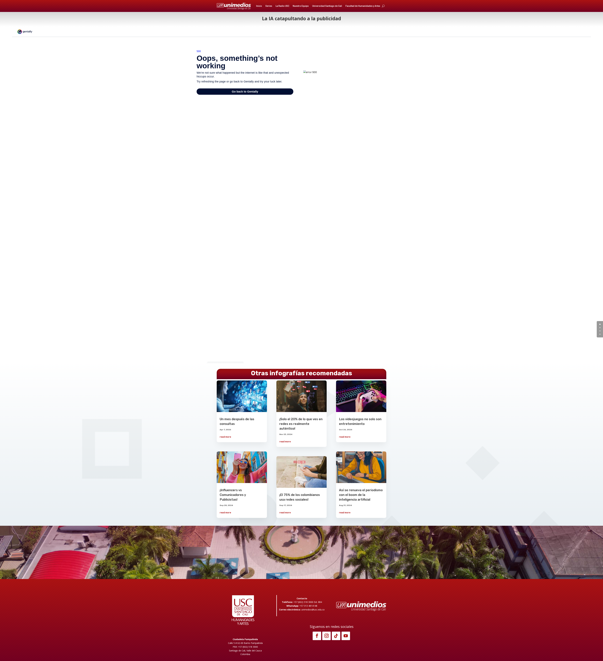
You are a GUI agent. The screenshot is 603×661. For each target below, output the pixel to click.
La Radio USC (282, 6)
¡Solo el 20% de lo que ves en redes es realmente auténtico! (301, 423)
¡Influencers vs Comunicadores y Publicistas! (233, 494)
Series (268, 6)
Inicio (259, 6)
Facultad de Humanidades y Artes (362, 6)
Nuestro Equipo (301, 6)
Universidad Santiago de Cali (327, 6)
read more (225, 437)
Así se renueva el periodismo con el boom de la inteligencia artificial (361, 494)
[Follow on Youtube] (346, 636)
